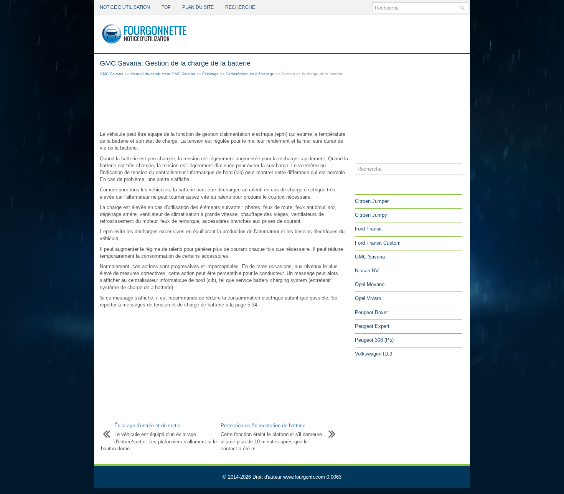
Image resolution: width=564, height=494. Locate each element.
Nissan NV (367, 270)
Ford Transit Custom (378, 243)
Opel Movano (369, 284)
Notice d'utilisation (125, 7)
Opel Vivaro (368, 298)
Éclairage (210, 74)
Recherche (240, 7)
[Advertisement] (224, 104)
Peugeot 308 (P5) (374, 340)
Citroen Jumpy (371, 215)
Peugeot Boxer (371, 312)
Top (166, 7)
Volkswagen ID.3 (373, 354)
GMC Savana (112, 74)
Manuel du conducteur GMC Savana (162, 74)
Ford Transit (368, 229)
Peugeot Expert (372, 326)
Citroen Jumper (372, 201)
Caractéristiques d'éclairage (250, 74)
